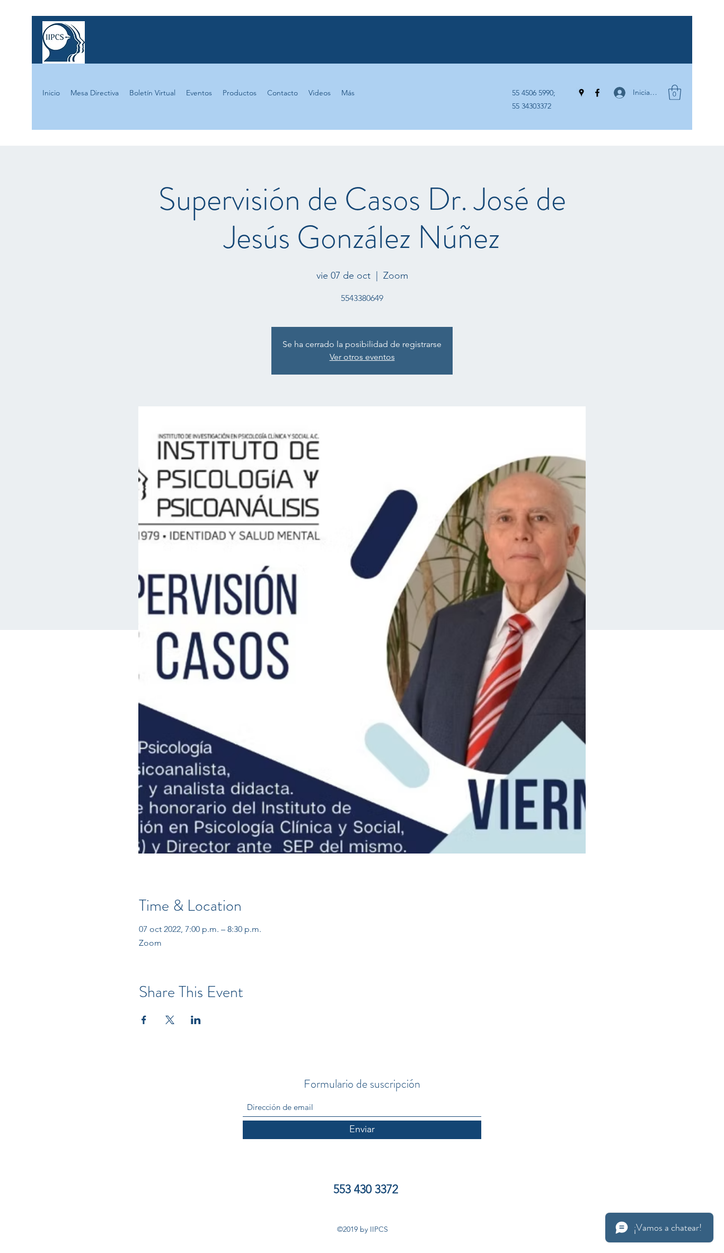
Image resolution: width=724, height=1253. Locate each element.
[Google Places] (581, 92)
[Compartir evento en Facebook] (144, 1020)
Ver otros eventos (362, 357)
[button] (674, 92)
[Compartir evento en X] (170, 1020)
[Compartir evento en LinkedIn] (196, 1020)
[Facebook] (597, 92)
